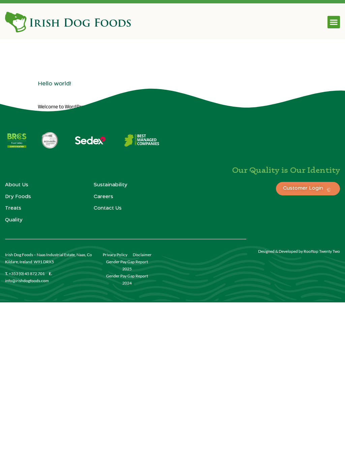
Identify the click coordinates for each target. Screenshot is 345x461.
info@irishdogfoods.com (27, 280)
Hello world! (54, 84)
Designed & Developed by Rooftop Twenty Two (299, 251)
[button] (333, 22)
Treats (13, 208)
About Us (16, 185)
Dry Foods (18, 196)
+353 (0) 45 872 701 (27, 273)
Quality (14, 220)
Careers (103, 196)
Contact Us (108, 208)
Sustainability (110, 185)
